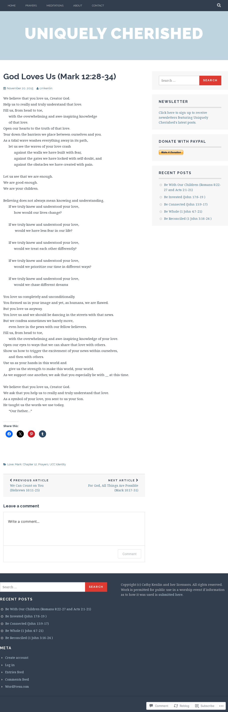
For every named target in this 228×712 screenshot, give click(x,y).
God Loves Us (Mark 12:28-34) (59, 76)
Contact (98, 5)
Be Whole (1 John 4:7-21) (183, 211)
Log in (10, 665)
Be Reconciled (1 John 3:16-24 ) (188, 218)
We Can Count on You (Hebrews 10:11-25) (29, 485)
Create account (16, 657)
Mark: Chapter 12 (26, 464)
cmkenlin (46, 88)
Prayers (31, 5)
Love (10, 464)
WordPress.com (17, 686)
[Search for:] (179, 80)
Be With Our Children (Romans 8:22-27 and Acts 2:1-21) (48, 609)
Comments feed (17, 679)
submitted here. (171, 594)
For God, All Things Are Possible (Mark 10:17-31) (113, 485)
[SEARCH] (219, 5)
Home (12, 5)
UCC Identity (58, 464)
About (77, 5)
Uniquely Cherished (114, 33)
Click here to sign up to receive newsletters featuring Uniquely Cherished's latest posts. (183, 117)
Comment (129, 554)
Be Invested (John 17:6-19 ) (184, 197)
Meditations (55, 5)
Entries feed (14, 672)
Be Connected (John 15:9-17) (186, 204)
